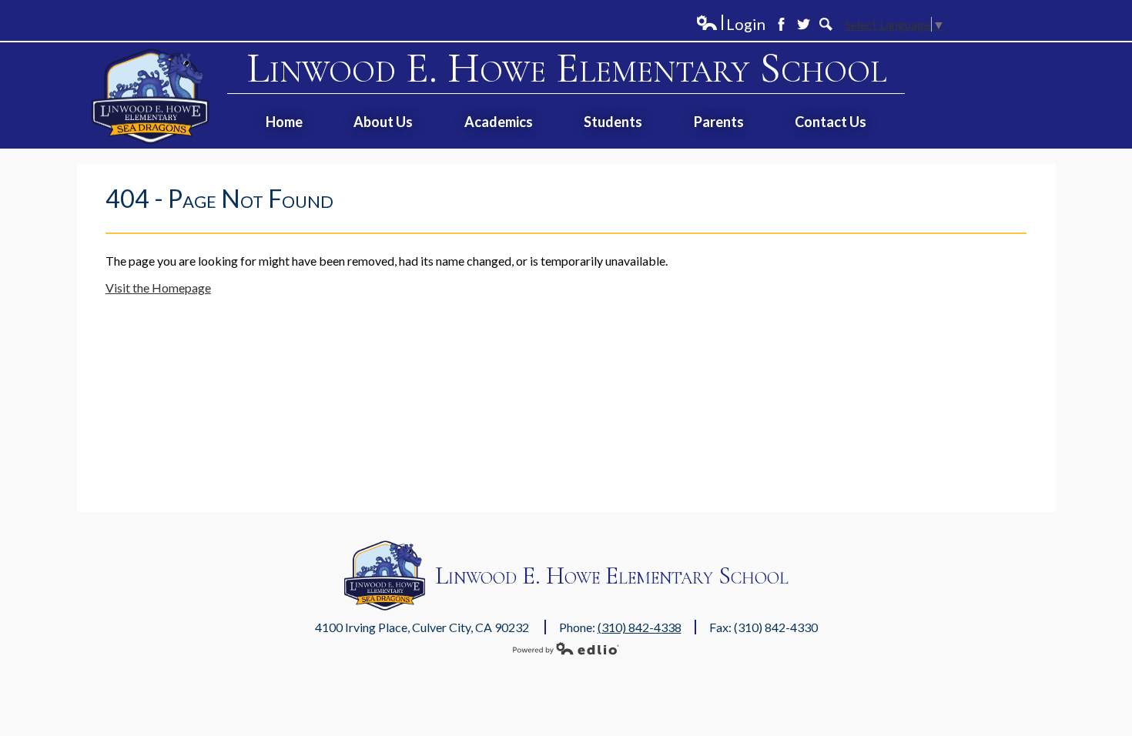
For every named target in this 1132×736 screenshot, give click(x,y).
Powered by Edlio (566, 648)
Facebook (781, 24)
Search (825, 24)
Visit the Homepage (158, 287)
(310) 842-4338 (640, 627)
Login (730, 24)
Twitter (803, 24)
